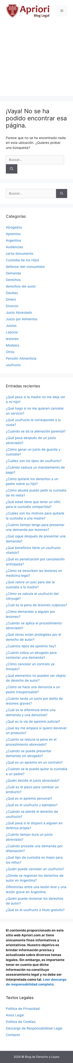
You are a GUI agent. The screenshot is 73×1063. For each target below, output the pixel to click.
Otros (10, 352)
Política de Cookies (21, 1022)
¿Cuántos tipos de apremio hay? (31, 646)
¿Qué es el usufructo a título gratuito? (35, 910)
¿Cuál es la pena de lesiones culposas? (36, 605)
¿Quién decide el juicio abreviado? (33, 780)
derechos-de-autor (21, 286)
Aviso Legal (15, 1015)
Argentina (13, 240)
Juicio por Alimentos (21, 319)
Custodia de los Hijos (22, 260)
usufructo (13, 365)
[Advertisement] (36, 60)
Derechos (13, 280)
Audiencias (14, 247)
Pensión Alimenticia (21, 358)
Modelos (12, 345)
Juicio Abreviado (19, 312)
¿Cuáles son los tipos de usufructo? (34, 461)
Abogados (14, 227)
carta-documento (19, 253)
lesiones (12, 339)
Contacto (13, 1035)
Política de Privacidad (23, 1009)
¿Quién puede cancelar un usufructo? (35, 869)
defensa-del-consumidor (25, 267)
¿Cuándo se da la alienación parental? (36, 431)
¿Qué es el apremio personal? (29, 798)
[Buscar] (11, 169)
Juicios (11, 326)
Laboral (12, 332)
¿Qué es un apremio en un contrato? (34, 762)
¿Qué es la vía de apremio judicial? (33, 721)
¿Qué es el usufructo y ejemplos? (32, 805)
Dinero (11, 299)
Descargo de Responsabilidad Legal (34, 1028)
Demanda (13, 273)
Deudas (12, 293)
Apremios (13, 234)
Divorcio (12, 306)
